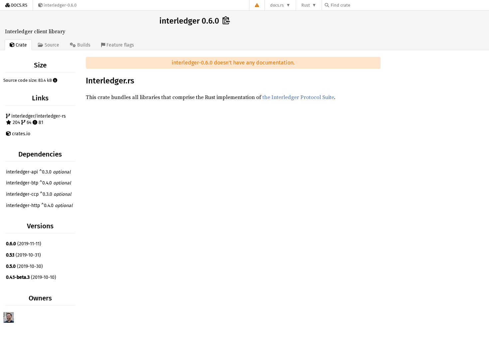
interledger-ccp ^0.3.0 (38, 194)
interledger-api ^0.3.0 (38, 172)
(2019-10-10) (31, 277)
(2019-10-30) (24, 266)
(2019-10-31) (23, 255)
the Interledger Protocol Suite (298, 97)
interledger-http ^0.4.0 (39, 205)
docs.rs (277, 5)
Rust (305, 5)
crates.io (20, 134)
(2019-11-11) (23, 244)
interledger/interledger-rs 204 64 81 (38, 119)
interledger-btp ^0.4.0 (38, 183)
